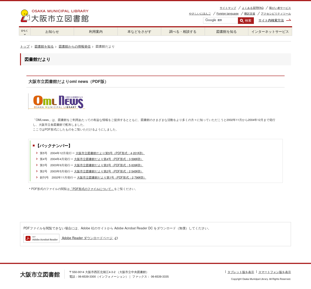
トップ (25, 46)
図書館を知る (226, 31)
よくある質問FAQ (252, 8)
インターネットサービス (270, 31)
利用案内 (96, 31)
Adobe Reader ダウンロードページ (87, 237)
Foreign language (228, 13)
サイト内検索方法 (271, 20)
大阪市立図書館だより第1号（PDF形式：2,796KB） (111, 177)
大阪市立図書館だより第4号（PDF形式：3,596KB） (108, 159)
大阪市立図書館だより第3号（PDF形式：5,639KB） (108, 165)
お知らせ (52, 31)
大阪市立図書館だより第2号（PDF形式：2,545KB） (108, 171)
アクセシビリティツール (276, 13)
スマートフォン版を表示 (274, 272)
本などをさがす (139, 31)
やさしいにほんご (200, 13)
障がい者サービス (280, 8)
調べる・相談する (182, 31)
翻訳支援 (249, 13)
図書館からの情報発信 (75, 46)
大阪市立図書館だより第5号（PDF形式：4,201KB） (110, 153)
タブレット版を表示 (240, 272)
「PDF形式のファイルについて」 (92, 189)
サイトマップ (228, 8)
